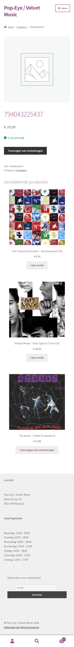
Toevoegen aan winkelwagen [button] (37, 450)
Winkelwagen (57, 638)
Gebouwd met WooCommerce (21, 627)
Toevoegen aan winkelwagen (25, 150)
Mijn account (12, 641)
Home (11, 27)
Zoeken (37, 641)
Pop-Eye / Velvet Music (22, 11)
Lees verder (37, 265)
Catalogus (22, 27)
